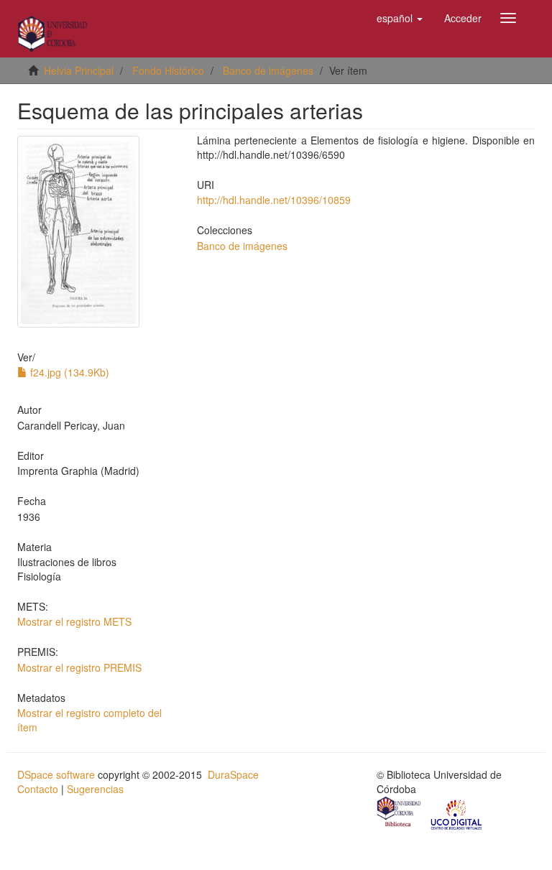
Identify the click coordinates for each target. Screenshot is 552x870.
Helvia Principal (79, 70)
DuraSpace (233, 774)
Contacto (37, 789)
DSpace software (56, 774)
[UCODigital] (457, 813)
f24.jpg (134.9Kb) (68, 372)
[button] (399, 18)
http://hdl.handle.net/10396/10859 (274, 200)
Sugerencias (95, 789)
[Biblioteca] (400, 813)
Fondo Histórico (168, 70)
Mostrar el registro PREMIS (79, 667)
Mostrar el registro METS (74, 621)
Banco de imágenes (268, 70)
